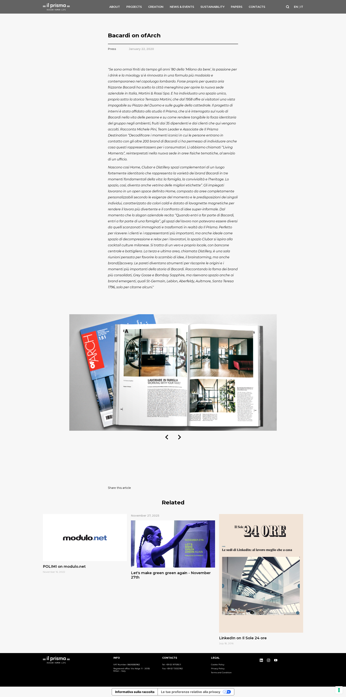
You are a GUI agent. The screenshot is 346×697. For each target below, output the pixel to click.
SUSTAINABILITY (212, 7)
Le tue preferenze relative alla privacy (190, 692)
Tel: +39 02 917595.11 (171, 664)
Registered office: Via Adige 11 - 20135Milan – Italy (131, 669)
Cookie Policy (217, 664)
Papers (236, 7)
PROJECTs (134, 7)
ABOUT (114, 7)
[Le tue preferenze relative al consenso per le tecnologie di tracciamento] (339, 690)
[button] (166, 437)
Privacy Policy (217, 668)
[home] (58, 6)
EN (296, 7)
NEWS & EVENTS (182, 7)
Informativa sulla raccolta (134, 692)
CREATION (155, 7)
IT (301, 7)
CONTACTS (257, 7)
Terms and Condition (221, 672)
